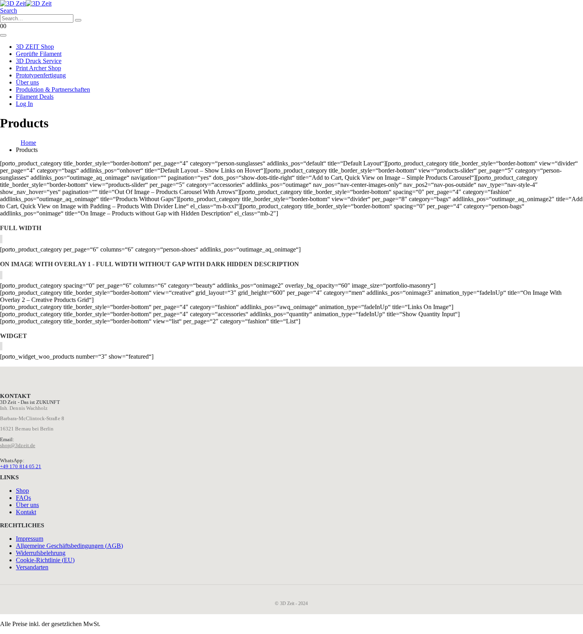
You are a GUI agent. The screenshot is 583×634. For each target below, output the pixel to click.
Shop (22, 490)
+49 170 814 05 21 (20, 466)
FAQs (23, 497)
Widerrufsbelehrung (40, 552)
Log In (24, 103)
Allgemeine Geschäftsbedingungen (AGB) (69, 545)
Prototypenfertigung (41, 75)
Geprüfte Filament (38, 53)
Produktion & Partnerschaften (53, 89)
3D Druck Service (38, 61)
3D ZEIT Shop (35, 46)
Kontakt (26, 512)
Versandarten (32, 567)
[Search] (78, 20)
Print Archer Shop (38, 68)
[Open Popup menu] (3, 35)
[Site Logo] (26, 3)
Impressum (29, 538)
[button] (8, 10)
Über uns (27, 82)
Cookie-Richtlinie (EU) (45, 560)
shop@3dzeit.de (17, 445)
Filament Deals (35, 96)
